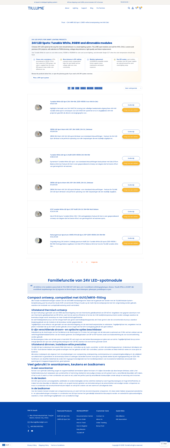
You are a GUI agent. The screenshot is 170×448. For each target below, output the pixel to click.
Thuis (63, 22)
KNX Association (121, 419)
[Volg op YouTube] (32, 431)
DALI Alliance (120, 416)
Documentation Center (85, 416)
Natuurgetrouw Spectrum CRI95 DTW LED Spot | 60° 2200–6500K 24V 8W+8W (77, 235)
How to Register (82, 426)
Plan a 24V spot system (41, 77)
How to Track (81, 423)
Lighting (75, 8)
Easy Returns (81, 429)
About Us (99, 419)
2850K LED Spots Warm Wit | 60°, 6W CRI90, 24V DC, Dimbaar (71, 183)
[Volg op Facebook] (28, 431)
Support (84, 8)
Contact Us (100, 416)
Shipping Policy (44, 445)
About (67, 8)
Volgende (94, 262)
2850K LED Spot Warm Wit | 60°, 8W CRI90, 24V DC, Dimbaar (71, 129)
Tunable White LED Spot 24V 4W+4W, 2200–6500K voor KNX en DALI (74, 102)
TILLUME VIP (80, 433)
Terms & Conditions (57, 445)
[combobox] (6, 445)
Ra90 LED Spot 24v (63, 416)
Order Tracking (101, 423)
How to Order (81, 419)
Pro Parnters (101, 8)
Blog (91, 8)
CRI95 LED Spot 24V (63, 419)
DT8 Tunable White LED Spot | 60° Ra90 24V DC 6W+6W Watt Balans (74, 209)
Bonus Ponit (100, 426)
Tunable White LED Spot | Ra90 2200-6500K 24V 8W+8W (70, 155)
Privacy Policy (32, 445)
